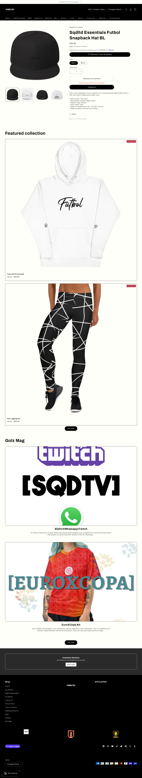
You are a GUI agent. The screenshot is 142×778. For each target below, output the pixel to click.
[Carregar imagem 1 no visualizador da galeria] (12, 95)
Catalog (8, 718)
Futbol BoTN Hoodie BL (15, 274)
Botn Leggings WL (13, 418)
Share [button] (74, 114)
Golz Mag (8, 721)
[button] (8, 18)
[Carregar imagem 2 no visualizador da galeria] (27, 95)
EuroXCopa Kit (71, 624)
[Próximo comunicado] (136, 2)
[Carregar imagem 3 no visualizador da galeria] (42, 95)
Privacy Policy (10, 704)
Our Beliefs (9, 697)
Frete (71, 46)
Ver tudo (71, 428)
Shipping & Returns (11, 711)
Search (7, 686)
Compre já (92, 87)
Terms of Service (11, 707)
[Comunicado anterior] (6, 2)
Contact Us (9, 700)
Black (74, 63)
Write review (71, 664)
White (83, 63)
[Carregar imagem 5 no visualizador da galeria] (57, 95)
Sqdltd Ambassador (12, 693)
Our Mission (9, 690)
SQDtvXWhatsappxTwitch (71, 529)
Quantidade (73, 67)
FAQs (7, 714)
